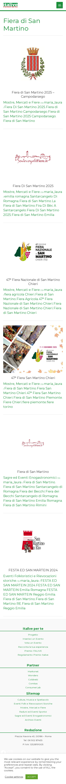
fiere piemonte (34, 402)
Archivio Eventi (33, 720)
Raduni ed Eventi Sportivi (33, 711)
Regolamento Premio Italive (33, 655)
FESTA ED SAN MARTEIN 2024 (33, 570)
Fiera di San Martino (19, 121)
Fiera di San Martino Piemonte (37, 397)
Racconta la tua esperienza (33, 647)
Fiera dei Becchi (32, 491)
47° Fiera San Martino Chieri (33, 378)
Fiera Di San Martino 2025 (24, 107)
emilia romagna (16, 196)
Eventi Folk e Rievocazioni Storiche (33, 703)
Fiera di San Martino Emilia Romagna (32, 500)
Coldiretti (33, 679)
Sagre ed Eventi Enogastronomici (30, 477)
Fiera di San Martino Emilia (33, 215)
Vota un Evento (33, 642)
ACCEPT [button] (31, 776)
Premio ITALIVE (33, 651)
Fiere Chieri (12, 402)
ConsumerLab (33, 687)
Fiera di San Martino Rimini (24, 505)
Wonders (33, 675)
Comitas (33, 683)
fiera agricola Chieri (19, 294)
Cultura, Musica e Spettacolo (33, 699)
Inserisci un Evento (33, 639)
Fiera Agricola (27, 299)
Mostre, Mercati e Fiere (21, 102)
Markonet (33, 671)
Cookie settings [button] (14, 776)
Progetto (33, 634)
